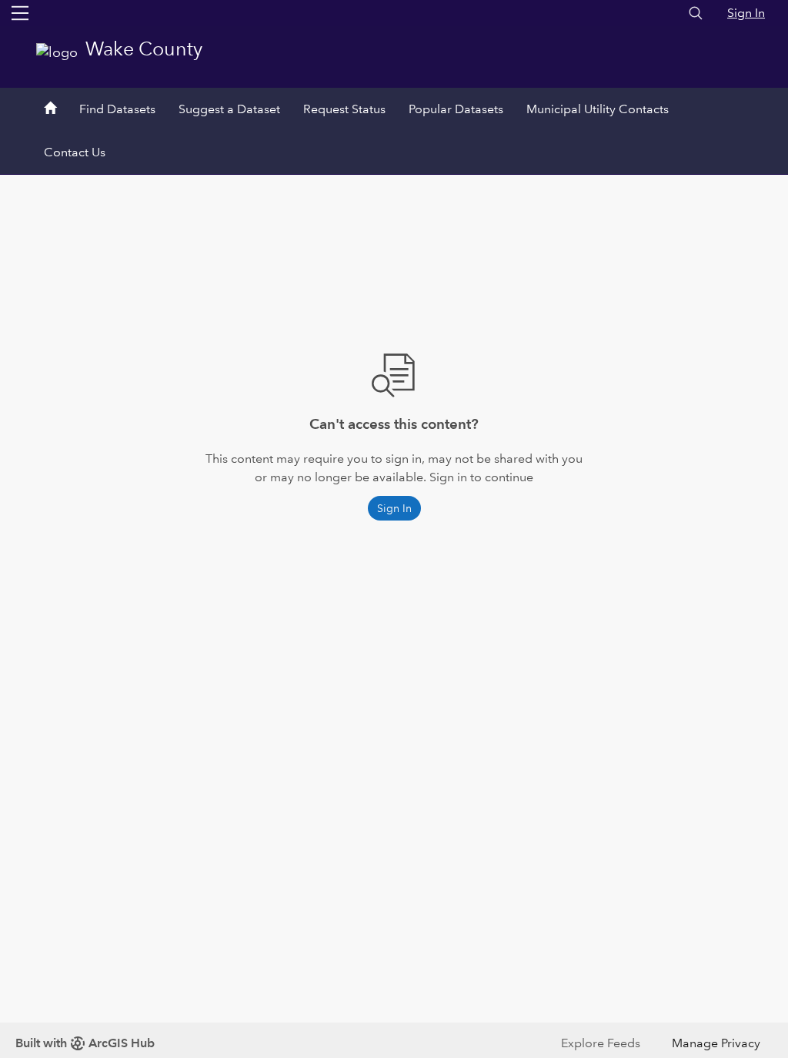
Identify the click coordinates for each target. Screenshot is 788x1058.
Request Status (344, 109)
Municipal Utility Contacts (597, 109)
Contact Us (74, 152)
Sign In (746, 12)
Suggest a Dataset (229, 109)
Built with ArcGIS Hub (85, 1043)
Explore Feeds (600, 1043)
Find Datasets (117, 109)
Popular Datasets (456, 109)
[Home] (50, 109)
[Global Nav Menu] (20, 13)
